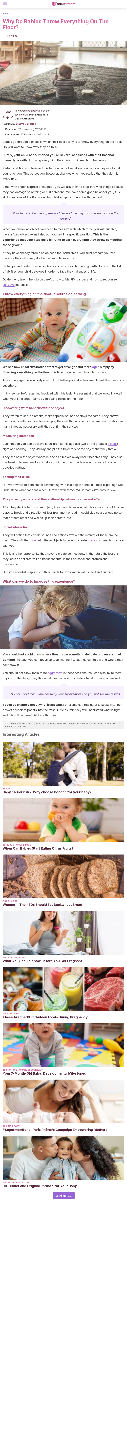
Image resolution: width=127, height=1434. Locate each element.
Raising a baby (11, 1126)
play (34, 540)
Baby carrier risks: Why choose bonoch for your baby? (47, 792)
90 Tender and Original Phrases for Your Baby (40, 1186)
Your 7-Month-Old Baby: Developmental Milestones (44, 1073)
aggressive (55, 673)
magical (93, 540)
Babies (6, 13)
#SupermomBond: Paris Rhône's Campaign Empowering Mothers (55, 1130)
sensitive (9, 284)
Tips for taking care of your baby (23, 1070)
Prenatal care (11, 1013)
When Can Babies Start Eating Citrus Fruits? (38, 848)
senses (112, 443)
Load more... (63, 1195)
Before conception (14, 957)
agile (95, 367)
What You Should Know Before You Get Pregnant (42, 961)
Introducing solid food (17, 845)
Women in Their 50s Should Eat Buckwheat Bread (42, 905)
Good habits (10, 901)
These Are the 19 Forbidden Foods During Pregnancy (45, 1017)
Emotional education (16, 1182)
